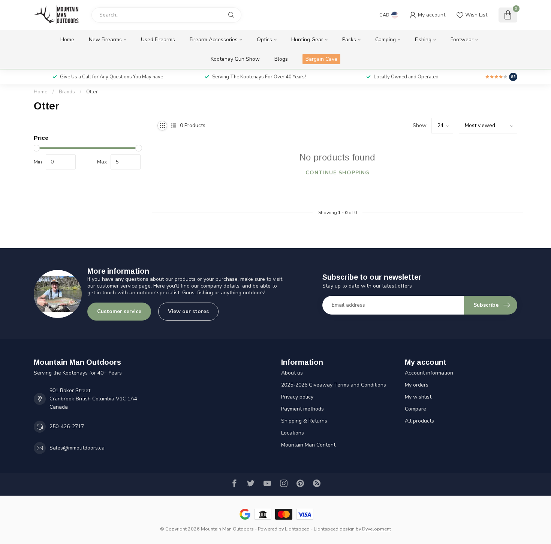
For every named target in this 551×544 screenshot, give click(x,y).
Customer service (119, 311)
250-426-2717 (66, 426)
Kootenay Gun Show (235, 59)
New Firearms (105, 39)
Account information (429, 372)
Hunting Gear (307, 39)
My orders (416, 384)
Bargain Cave (321, 59)
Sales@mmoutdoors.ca (77, 447)
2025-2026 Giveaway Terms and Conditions (333, 384)
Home (67, 39)
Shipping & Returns (304, 420)
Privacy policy (297, 396)
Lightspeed (297, 529)
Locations (292, 432)
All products (419, 420)
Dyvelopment (376, 529)
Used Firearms (158, 39)
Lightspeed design (334, 529)
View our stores (188, 311)
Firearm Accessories (214, 39)
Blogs (281, 59)
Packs (349, 39)
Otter (92, 91)
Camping (385, 39)
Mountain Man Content (308, 444)
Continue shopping (337, 172)
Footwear (462, 39)
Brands (67, 91)
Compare (415, 408)
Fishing (423, 39)
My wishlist (418, 396)
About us (292, 372)
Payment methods (302, 408)
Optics (264, 39)
